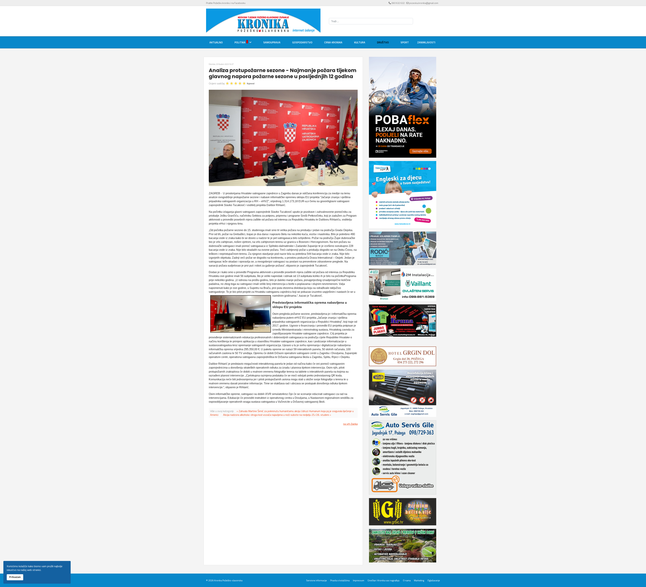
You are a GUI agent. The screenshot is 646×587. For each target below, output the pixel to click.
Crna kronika (333, 42)
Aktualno (216, 42)
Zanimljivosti (426, 42)
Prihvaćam (15, 577)
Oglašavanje (433, 580)
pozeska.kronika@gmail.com (423, 3)
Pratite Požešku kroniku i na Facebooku (225, 3)
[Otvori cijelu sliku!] (283, 138)
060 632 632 (398, 3)
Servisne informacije (316, 580)
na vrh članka (350, 424)
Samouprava (271, 42)
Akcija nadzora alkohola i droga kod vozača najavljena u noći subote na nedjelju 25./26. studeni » (277, 415)
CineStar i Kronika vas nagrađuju (384, 580)
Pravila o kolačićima (340, 580)
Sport (405, 42)
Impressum (358, 580)
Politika (240, 42)
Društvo (383, 42)
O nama (407, 580)
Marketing (419, 580)
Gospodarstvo (302, 42)
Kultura (359, 42)
